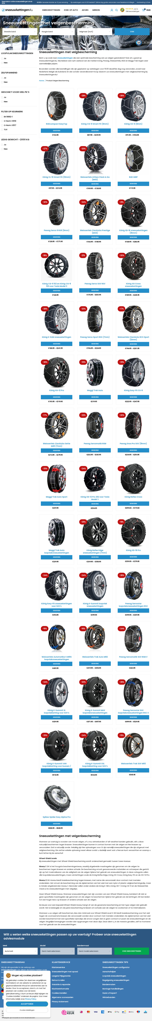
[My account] (111, 10)
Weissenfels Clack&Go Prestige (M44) (95, 231)
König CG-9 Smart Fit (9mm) (95, 124)
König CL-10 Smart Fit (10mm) (57, 177)
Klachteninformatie (60, 988)
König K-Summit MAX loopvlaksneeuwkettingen (95, 711)
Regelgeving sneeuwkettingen (115, 980)
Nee (5, 62)
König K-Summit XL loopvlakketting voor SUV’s (56, 711)
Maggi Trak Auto (95, 390)
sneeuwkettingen (65, 58)
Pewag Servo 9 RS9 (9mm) (56, 230)
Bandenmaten (108, 984)
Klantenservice (58, 967)
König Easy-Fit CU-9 (133, 390)
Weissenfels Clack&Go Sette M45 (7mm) (56, 444)
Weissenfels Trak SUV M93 (133, 763)
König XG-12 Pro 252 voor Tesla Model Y (95, 498)
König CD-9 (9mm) (133, 124)
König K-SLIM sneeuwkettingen (56, 337)
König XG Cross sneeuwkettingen (133, 284)
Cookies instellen (59, 993)
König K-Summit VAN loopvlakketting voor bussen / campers (56, 766)
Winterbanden (108, 997)
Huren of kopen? (109, 993)
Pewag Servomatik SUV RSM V (133, 657)
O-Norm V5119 (10, 121)
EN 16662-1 (8, 116)
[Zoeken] (116, 10)
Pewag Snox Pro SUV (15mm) (133, 443)
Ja (5, 58)
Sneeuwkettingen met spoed (65, 971)
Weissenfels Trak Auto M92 (95, 657)
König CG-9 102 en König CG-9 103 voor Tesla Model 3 (56, 284)
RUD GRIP (133, 177)
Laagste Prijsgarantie (61, 976)
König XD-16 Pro (133, 550)
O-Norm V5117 (10, 125)
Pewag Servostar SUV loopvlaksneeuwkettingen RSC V (133, 711)
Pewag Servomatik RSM (95, 443)
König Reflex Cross (133, 497)
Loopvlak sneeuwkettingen (114, 976)
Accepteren (27, 1004)
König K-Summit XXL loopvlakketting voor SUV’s (95, 764)
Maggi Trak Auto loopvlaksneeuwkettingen (56, 551)
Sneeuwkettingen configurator (116, 967)
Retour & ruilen (58, 980)
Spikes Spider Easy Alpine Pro (57, 817)
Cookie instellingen (27, 1010)
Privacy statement (60, 1001)
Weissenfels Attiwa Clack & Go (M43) (95, 178)
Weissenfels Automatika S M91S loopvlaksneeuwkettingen (57, 658)
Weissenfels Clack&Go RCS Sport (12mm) (133, 338)
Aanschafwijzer (109, 971)
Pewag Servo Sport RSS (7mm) (95, 337)
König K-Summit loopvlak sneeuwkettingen (95, 604)
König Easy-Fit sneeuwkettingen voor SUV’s (56, 604)
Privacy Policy (30, 999)
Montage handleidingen (113, 988)
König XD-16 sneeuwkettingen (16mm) (133, 231)
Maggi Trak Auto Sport (56, 497)
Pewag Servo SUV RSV (95, 283)
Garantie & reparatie (61, 984)
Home (41, 81)
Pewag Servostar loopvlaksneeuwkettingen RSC (133, 604)
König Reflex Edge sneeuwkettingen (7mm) (95, 551)
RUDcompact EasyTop (56, 124)
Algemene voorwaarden (62, 997)
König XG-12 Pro (56, 390)
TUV (5, 129)
